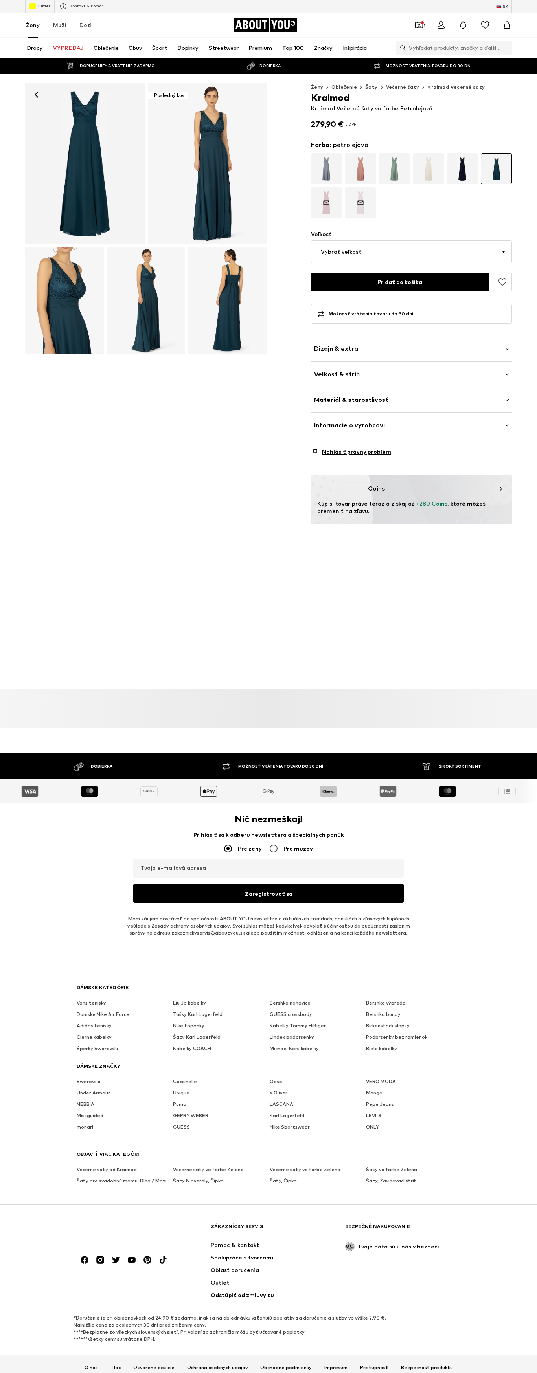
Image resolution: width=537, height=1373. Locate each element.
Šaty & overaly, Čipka (198, 1181)
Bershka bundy (383, 1014)
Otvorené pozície (154, 1367)
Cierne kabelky (94, 1037)
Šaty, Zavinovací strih (391, 1181)
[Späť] (36, 94)
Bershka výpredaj (386, 1003)
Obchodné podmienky (286, 1367)
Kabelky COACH (192, 1049)
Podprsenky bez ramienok (396, 1037)
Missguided (90, 1116)
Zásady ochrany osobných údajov (190, 926)
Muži (59, 25)
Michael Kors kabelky (294, 1049)
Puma (179, 1104)
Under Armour (93, 1093)
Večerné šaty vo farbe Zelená (208, 1170)
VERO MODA (381, 1082)
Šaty (371, 87)
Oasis (276, 1082)
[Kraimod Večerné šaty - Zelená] (64, 300)
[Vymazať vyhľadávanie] (506, 48)
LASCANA (281, 1104)
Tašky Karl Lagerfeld (198, 1014)
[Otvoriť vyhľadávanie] (401, 47)
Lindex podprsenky (292, 1037)
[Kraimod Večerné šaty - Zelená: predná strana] (85, 163)
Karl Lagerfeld (287, 1116)
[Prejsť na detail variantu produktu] (326, 168)
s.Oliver (278, 1093)
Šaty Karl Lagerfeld (197, 1037)
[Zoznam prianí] (485, 25)
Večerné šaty (402, 87)
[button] (411, 251)
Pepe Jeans (380, 1104)
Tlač (115, 1367)
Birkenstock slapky (388, 1026)
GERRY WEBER (190, 1116)
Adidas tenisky (94, 1026)
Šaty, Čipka (283, 1181)
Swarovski (88, 1082)
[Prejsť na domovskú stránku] (119, 1230)
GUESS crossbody (291, 1014)
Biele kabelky (381, 1049)
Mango (374, 1093)
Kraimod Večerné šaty (456, 87)
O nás (91, 1367)
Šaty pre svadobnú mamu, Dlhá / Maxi (121, 1181)
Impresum (336, 1367)
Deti (85, 25)
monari (85, 1127)
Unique (181, 1093)
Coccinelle (185, 1082)
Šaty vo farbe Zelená (391, 1170)
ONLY (372, 1127)
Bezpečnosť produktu (427, 1367)
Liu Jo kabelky (189, 1003)
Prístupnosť (374, 1367)
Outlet (43, 6)
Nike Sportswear (290, 1127)
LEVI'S (373, 1116)
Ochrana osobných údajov (217, 1367)
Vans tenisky (91, 1003)
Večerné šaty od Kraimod (107, 1170)
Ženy (33, 25)
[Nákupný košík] (507, 25)
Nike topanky (188, 1026)
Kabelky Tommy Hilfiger (298, 1026)
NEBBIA (85, 1104)
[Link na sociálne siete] (84, 1260)
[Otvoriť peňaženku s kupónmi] (419, 25)
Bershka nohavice (290, 1003)
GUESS (181, 1127)
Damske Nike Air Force (103, 1014)
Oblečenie (344, 87)
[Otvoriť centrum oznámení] (463, 25)
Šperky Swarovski (97, 1049)
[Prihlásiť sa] (441, 25)
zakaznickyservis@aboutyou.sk (208, 933)
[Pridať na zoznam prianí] (502, 282)
